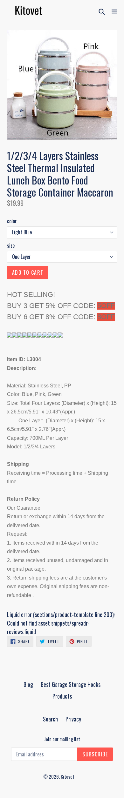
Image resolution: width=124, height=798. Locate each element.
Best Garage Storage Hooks (70, 684)
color (12, 221)
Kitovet (67, 776)
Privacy (73, 719)
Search (50, 719)
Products (62, 696)
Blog (28, 684)
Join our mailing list (62, 739)
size (11, 245)
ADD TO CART (27, 272)
